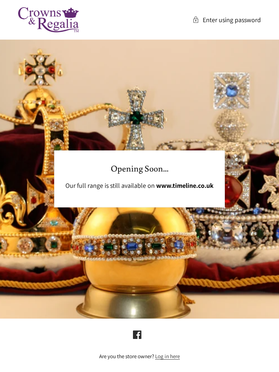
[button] (227, 20)
